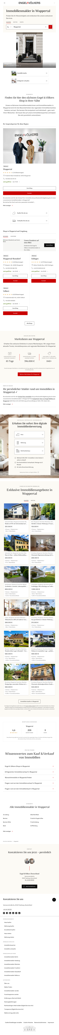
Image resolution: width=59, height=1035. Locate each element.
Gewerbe (13, 236)
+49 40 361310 (7, 909)
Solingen (34, 258)
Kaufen (8, 22)
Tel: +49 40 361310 (29, 880)
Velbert (6, 291)
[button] (29, 213)
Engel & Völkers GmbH (30, 706)
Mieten (15, 22)
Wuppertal (7, 169)
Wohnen (5, 236)
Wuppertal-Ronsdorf (12, 258)
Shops (22, 22)
